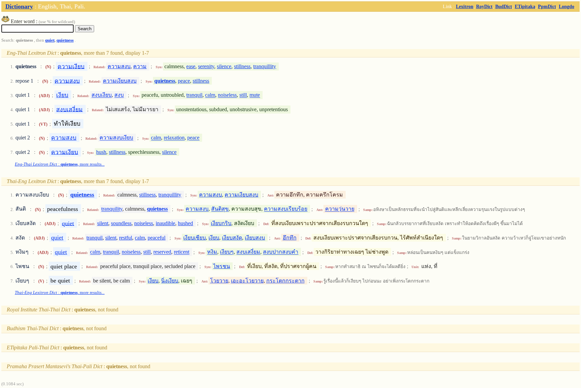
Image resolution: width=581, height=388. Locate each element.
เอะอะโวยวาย (247, 281)
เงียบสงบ (255, 238)
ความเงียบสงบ (120, 81)
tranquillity (264, 66)
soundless (121, 223)
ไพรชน (221, 266)
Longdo (566, 6)
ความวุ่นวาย (339, 209)
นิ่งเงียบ (169, 281)
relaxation (174, 138)
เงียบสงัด (232, 238)
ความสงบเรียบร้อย (285, 209)
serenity (206, 66)
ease (190, 66)
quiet (49, 40)
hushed (185, 223)
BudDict (503, 6)
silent (102, 223)
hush (101, 152)
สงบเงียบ (101, 95)
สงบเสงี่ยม (69, 109)
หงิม (212, 252)
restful (125, 238)
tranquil (194, 95)
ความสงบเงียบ (116, 138)
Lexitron (464, 6)
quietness (65, 40)
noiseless (227, 95)
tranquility (111, 209)
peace (184, 81)
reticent (181, 252)
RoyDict (484, 6)
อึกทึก (290, 238)
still (243, 95)
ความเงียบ (70, 66)
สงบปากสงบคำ (280, 252)
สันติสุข (220, 209)
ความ (140, 66)
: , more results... (60, 164)
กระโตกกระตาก (285, 281)
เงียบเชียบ (194, 238)
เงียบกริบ (221, 223)
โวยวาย (219, 281)
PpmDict (547, 6)
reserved (162, 252)
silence (224, 66)
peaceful (156, 238)
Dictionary (19, 6)
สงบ (119, 95)
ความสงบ (119, 66)
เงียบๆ (227, 252)
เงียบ (62, 95)
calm (210, 95)
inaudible (165, 223)
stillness (242, 66)
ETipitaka (525, 6)
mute (254, 95)
